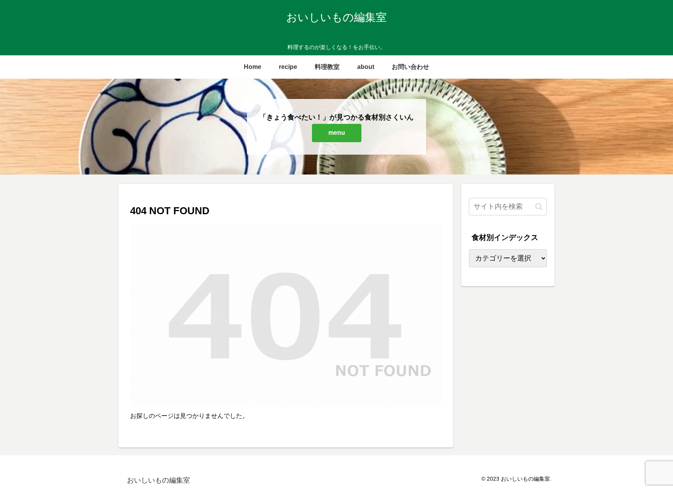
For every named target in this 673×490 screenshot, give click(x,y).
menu (336, 132)
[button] (539, 206)
